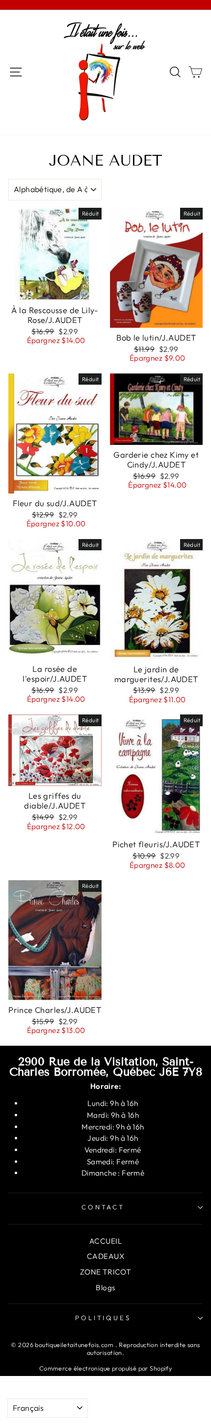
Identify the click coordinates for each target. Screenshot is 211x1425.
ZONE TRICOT (106, 1272)
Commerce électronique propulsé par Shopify (105, 1368)
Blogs (105, 1287)
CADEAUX (105, 1256)
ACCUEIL (105, 1241)
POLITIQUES (103, 1318)
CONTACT (103, 1207)
